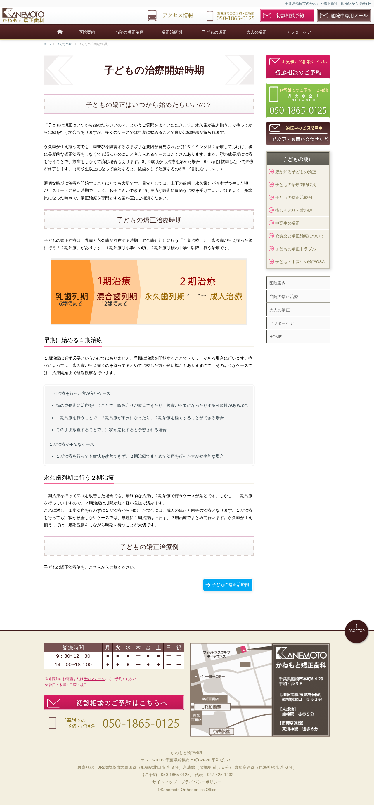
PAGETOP (356, 627)
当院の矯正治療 (129, 32)
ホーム (48, 44)
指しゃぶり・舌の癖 (293, 210)
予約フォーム (94, 679)
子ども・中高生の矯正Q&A (300, 261)
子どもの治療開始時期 (295, 184)
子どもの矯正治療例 (230, 584)
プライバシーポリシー (201, 782)
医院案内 (87, 32)
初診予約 (287, 15)
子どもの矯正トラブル (295, 249)
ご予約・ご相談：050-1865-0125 (230, 15)
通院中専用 (344, 15)
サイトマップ (164, 782)
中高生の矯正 (287, 223)
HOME (275, 336)
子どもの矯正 (214, 32)
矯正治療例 (172, 32)
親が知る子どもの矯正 (295, 171)
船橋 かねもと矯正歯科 (29, 15)
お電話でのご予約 (115, 723)
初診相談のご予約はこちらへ (115, 702)
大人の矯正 (256, 32)
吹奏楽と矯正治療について (299, 236)
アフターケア (299, 32)
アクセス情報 (173, 15)
